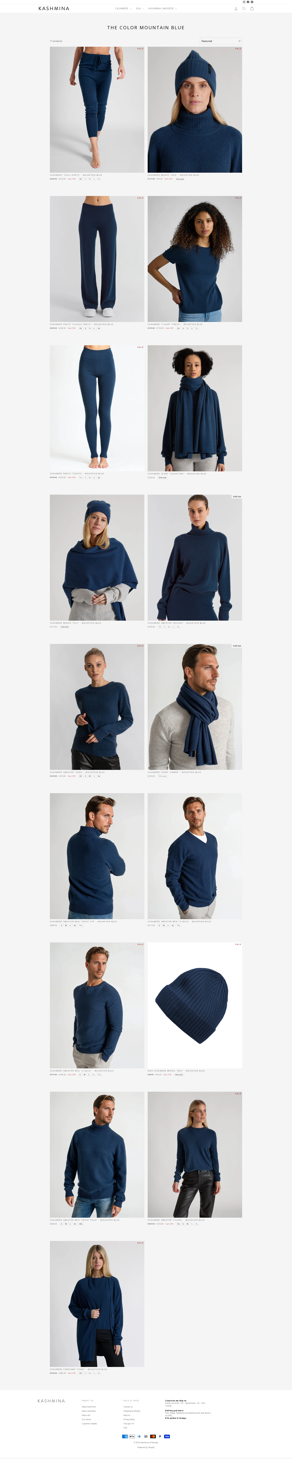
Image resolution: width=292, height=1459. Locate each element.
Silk (139, 8)
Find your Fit (128, 1423)
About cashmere (89, 1411)
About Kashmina (89, 1406)
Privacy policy (129, 1419)
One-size (180, 179)
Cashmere (122, 8)
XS (81, 179)
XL (99, 328)
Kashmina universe (162, 8)
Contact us (127, 1406)
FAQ (125, 1427)
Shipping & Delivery (131, 1411)
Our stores (86, 1419)
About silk (86, 1415)
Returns (126, 1415)
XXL (81, 1224)
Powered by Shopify (146, 1447)
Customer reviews (89, 1423)
